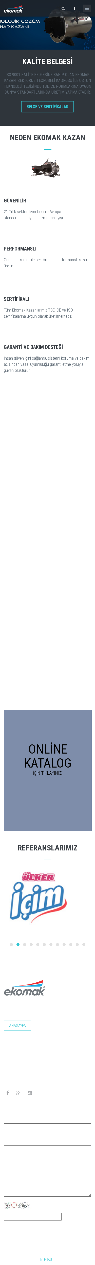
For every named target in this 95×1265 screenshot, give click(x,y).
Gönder (18, 1230)
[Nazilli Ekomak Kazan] (13, 8)
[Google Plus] (18, 1093)
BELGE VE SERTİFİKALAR (47, 106)
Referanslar (20, 1039)
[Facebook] (7, 1093)
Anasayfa (17, 1025)
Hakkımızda (47, 1025)
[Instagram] (29, 1093)
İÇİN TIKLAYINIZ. (48, 773)
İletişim (49, 1039)
